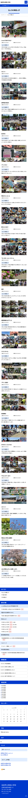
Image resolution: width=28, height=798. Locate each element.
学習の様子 (4, 595)
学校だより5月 (6, 629)
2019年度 (3, 697)
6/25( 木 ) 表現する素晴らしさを (7, 666)
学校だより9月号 (8, 622)
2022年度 (3, 692)
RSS (4, 769)
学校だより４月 (6, 631)
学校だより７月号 (9, 624)
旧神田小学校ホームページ (7, 753)
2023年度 (3, 690)
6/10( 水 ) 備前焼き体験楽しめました (8, 673)
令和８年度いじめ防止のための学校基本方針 (12, 609)
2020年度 (3, 696)
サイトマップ (5, 793)
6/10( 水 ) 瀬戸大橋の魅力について (8, 676)
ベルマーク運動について (8, 646)
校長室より (4, 597)
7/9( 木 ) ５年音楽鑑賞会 (6, 663)
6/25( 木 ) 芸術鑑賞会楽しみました (8, 670)
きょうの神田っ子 (5, 592)
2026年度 (3, 685)
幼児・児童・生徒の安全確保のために (11, 615)
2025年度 (3, 687)
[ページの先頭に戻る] (26, 796)
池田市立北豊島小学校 (6, 765)
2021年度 (3, 694)
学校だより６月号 (9, 627)
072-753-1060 (7, 789)
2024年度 (3, 689)
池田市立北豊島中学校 (6, 763)
